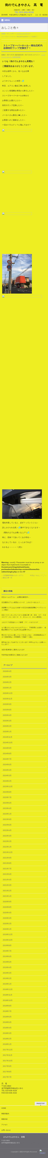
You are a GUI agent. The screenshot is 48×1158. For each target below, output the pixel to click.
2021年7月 (7, 869)
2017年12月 (8, 1050)
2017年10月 (8, 1061)
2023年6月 (7, 803)
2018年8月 (7, 1006)
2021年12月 (8, 852)
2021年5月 (7, 874)
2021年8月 (7, 863)
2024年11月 (7, 737)
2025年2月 (7, 726)
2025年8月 (7, 710)
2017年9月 (7, 1066)
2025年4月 (7, 715)
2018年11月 (7, 995)
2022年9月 (7, 819)
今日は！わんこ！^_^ (38, 575)
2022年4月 (7, 830)
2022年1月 (7, 847)
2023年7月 (7, 797)
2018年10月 (8, 1000)
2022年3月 (7, 836)
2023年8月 (7, 792)
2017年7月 (7, 1077)
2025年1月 (7, 732)
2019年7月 (7, 951)
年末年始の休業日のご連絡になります (15, 655)
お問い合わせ (6, 1130)
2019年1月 (7, 984)
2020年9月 (7, 902)
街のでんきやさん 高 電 (24, 5)
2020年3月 (7, 918)
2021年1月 (7, 896)
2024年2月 (7, 781)
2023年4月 (7, 808)
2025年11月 (7, 699)
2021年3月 (7, 885)
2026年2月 (7, 682)
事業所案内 (5, 1114)
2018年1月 (7, 1044)
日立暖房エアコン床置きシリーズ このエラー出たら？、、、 (23, 602)
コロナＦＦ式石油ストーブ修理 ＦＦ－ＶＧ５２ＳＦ (20, 622)
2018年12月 (8, 989)
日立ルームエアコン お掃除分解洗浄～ (15, 597)
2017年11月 (7, 1055)
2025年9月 (7, 704)
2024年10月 (8, 743)
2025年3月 (7, 721)
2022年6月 (7, 825)
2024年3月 (7, 775)
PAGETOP (41, 1103)
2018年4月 (7, 1028)
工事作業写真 (16, 57)
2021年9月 (7, 858)
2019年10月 (8, 940)
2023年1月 (7, 814)
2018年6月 (7, 1017)
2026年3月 (7, 677)
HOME (3, 1108)
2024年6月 (7, 764)
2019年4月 (7, 967)
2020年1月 (7, 929)
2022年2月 (7, 841)
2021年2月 (7, 891)
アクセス (4, 1125)
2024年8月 (7, 753)
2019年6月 (7, 956)
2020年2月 (7, 924)
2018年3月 (7, 1033)
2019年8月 (7, 945)
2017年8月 (7, 1072)
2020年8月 (7, 907)
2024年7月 (7, 759)
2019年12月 (8, 934)
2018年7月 (7, 1011)
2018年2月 (7, 1039)
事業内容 (4, 1119)
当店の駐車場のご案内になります (13, 650)
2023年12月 (8, 786)
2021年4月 (7, 880)
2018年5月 (7, 1022)
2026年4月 (7, 671)
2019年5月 (7, 962)
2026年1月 (7, 688)
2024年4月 (7, 770)
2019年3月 (7, 973)
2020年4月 (7, 913)
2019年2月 (7, 978)
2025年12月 (8, 693)
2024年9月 (7, 748)
